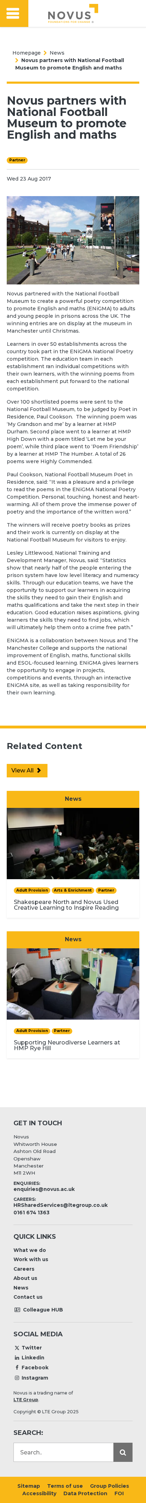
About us (25, 1278)
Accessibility (39, 1493)
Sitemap (28, 1486)
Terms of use (65, 1486)
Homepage (26, 53)
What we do (29, 1250)
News (57, 53)
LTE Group (25, 1399)
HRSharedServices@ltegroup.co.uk (60, 1205)
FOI (119, 1493)
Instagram (35, 1378)
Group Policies (109, 1486)
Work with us (30, 1259)
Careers (23, 1269)
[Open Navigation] (14, 13)
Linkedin (33, 1357)
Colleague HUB (42, 1310)
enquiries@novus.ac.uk (44, 1189)
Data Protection (85, 1493)
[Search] (123, 1452)
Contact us (28, 1297)
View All (23, 770)
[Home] (73, 13)
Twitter (32, 1348)
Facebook (35, 1367)
